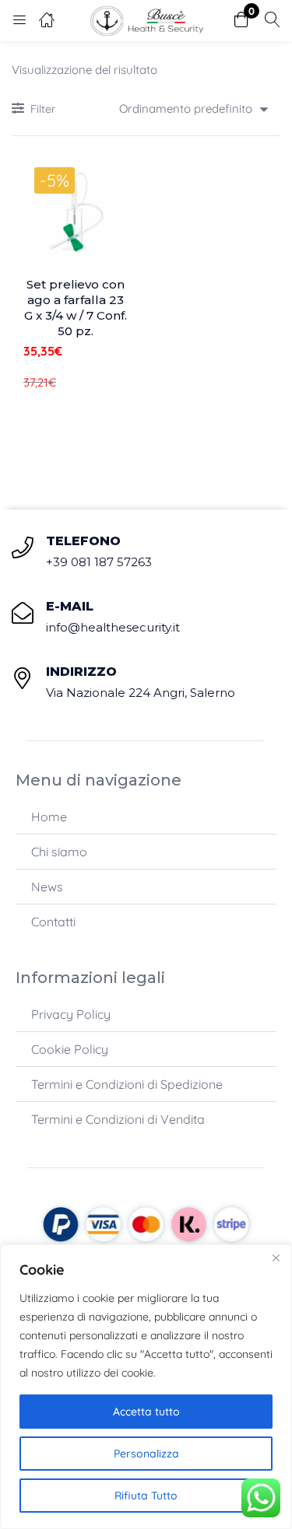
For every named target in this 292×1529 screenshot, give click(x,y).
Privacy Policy (71, 1014)
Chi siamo (59, 851)
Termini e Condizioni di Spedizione (127, 1084)
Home (49, 816)
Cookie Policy (69, 1049)
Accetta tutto (146, 1412)
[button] (241, 20)
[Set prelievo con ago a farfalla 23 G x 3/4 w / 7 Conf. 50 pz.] (75, 211)
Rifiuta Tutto (146, 1496)
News (47, 886)
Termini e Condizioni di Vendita (118, 1119)
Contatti (53, 921)
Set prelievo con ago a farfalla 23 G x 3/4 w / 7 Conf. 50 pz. (75, 307)
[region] (146, 1386)
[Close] (275, 1257)
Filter (42, 109)
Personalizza (146, 1454)
